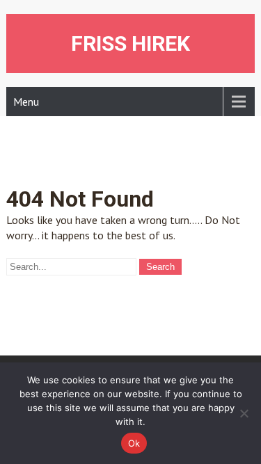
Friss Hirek (130, 43)
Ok (134, 443)
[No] (244, 413)
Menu (26, 102)
